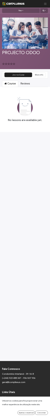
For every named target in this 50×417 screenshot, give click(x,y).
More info (39, 75)
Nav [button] (20, 10)
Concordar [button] (41, 413)
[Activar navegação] (45, 3)
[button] (44, 10)
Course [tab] (11, 83)
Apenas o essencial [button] (26, 413)
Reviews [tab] (25, 83)
